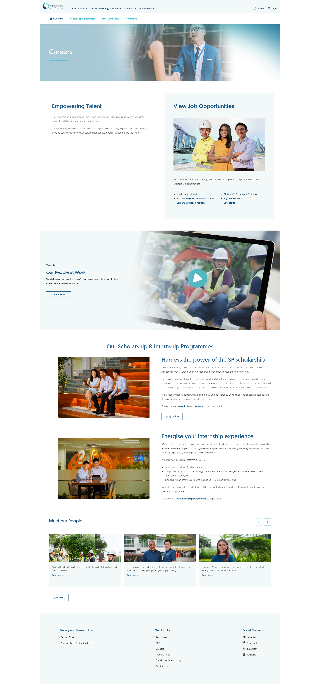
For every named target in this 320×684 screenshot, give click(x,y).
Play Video (59, 294)
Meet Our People (110, 18)
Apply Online (172, 416)
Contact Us (131, 18)
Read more (57, 575)
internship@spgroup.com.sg (192, 498)
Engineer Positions (233, 198)
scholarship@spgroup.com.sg (189, 406)
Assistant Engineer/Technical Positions (195, 198)
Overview (58, 18)
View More (59, 597)
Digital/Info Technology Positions (240, 194)
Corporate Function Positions (190, 202)
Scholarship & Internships (82, 18)
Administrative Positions (188, 194)
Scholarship (229, 202)
